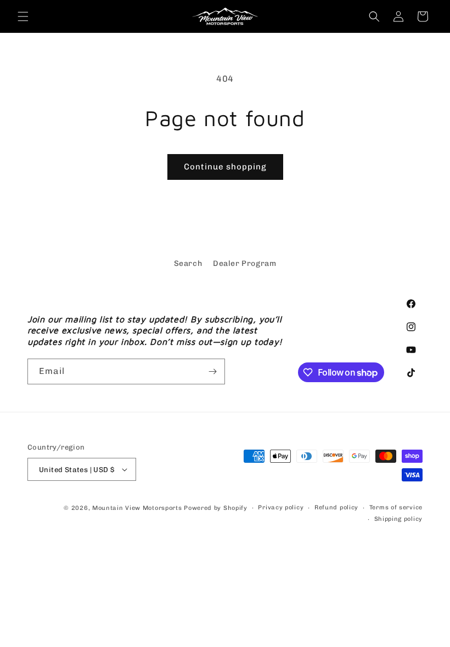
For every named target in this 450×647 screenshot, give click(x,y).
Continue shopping (225, 167)
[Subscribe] (212, 371)
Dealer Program (244, 263)
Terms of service (396, 507)
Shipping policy (398, 519)
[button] (23, 16)
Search (188, 263)
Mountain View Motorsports (137, 508)
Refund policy (336, 507)
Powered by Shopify (216, 508)
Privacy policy (280, 507)
